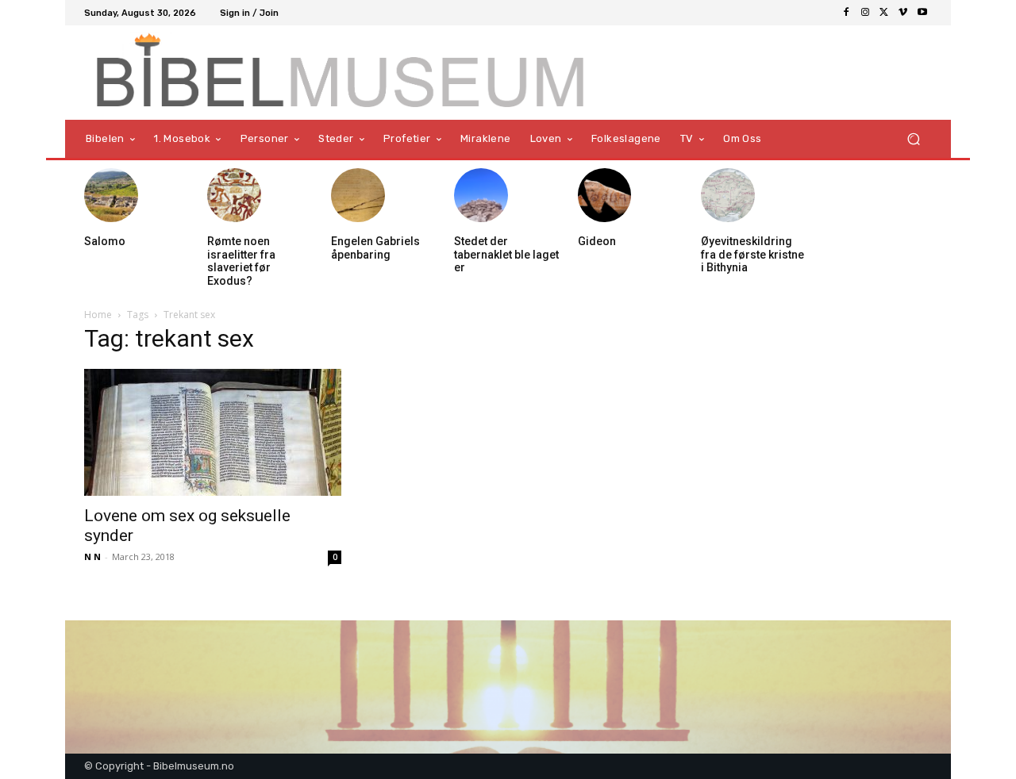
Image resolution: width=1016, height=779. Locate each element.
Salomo (104, 241)
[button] (913, 139)
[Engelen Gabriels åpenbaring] (358, 195)
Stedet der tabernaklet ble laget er (506, 254)
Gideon (597, 241)
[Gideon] (605, 195)
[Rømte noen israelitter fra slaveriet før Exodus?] (234, 195)
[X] (884, 12)
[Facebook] (846, 12)
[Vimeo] (903, 12)
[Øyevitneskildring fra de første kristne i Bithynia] (728, 195)
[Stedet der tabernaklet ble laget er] (481, 195)
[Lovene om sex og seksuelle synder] (212, 432)
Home (98, 314)
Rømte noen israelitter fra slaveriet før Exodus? (241, 261)
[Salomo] (111, 195)
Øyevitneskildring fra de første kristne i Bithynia (752, 254)
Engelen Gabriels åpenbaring (375, 248)
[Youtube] (922, 12)
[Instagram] (865, 12)
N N (92, 556)
